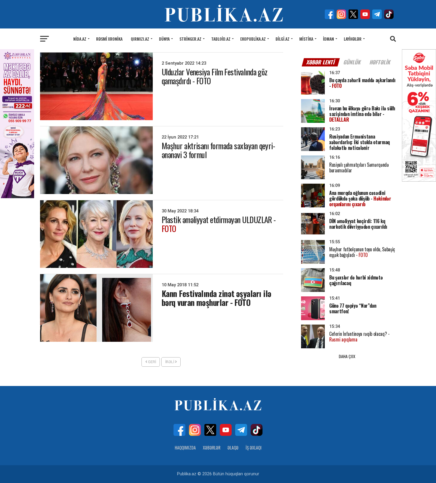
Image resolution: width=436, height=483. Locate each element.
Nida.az (79, 39)
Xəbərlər (211, 447)
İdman (328, 39)
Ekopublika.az (253, 39)
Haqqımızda (185, 447)
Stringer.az (190, 39)
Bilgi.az (282, 39)
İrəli (170, 362)
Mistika (306, 39)
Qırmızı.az (140, 39)
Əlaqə (232, 447)
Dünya (164, 39)
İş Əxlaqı (254, 447)
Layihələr (353, 39)
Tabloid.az (220, 39)
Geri (151, 362)
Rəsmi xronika (109, 39)
